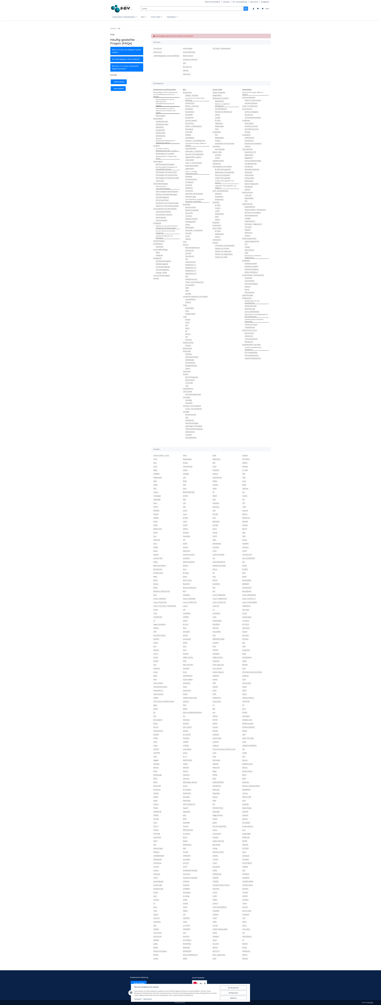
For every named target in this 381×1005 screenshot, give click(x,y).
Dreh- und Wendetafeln (220, 191)
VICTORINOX (187, 940)
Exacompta (186, 536)
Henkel (185, 694)
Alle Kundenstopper (251, 284)
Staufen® (186, 885)
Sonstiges (186, 411)
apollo (155, 551)
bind (214, 576)
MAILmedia (216, 760)
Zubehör (156, 278)
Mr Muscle (156, 789)
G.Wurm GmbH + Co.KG (161, 455)
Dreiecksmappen (159, 241)
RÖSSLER (245, 845)
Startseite (226, 2)
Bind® (244, 576)
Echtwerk (245, 639)
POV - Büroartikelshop (240, 2)
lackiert (217, 158)
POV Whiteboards (221, 109)
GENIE (215, 488)
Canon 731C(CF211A (248, 598)
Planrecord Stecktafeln (222, 175)
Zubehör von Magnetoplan (224, 254)
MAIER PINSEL (187, 760)
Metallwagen (189, 227)
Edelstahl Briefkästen (252, 269)
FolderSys (156, 668)
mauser (185, 771)
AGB (184, 63)
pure (243, 830)
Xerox (187, 311)
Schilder (185, 374)
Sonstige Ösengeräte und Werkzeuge (164, 237)
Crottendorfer (217, 621)
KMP (184, 499)
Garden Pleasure (218, 672)
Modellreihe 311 (190, 270)
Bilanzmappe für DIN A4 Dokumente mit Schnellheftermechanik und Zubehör (165, 94)
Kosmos (185, 731)
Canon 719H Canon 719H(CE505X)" (164, 606)
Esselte (215, 532)
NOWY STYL (246, 518)
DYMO (155, 525)
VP (243, 940)
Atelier (155, 562)
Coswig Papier (247, 617)
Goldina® (245, 676)
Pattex (155, 532)
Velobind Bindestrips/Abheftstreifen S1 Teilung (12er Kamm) (166, 141)
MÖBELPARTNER (218, 782)
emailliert (218, 155)
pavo (184, 815)
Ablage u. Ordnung (191, 95)
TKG (184, 914)
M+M (214, 756)
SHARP (185, 525)
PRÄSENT (156, 510)
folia (184, 507)
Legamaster (219, 123)
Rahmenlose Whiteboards (223, 112)
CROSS (185, 621)
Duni (214, 635)
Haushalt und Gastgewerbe (194, 154)
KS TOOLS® (187, 734)
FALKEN (155, 661)
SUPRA (185, 900)
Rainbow (215, 837)
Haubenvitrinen (190, 262)
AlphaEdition (217, 543)
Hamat (244, 687)
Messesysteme (249, 292)
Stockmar (245, 889)
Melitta (215, 775)
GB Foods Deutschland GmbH (252, 672)
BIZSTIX (215, 580)
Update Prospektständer (253, 358)
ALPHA (185, 543)
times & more (246, 911)
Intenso (155, 492)
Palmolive (216, 503)
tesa (154, 536)
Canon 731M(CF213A (190, 602)
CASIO (185, 521)
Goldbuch (216, 676)
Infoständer (248, 278)
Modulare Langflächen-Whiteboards (222, 105)
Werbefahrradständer (252, 169)
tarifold (185, 903)
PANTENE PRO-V (218, 808)
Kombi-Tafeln (217, 228)
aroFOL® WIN (157, 558)
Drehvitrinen (189, 250)
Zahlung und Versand (190, 59)
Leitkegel (248, 218)
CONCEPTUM (157, 617)
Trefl (243, 918)
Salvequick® (157, 859)
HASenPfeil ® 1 (158, 690)
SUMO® (245, 896)
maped (185, 764)
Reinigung (188, 176)
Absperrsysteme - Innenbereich (255, 210)
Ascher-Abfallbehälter (252, 312)
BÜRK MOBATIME (188, 492)
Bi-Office (218, 120)
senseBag (188, 400)
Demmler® (246, 628)
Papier (185, 305)
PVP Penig (156, 833)
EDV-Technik (189, 123)
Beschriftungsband (191, 377)
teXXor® (245, 907)
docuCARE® (217, 632)
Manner (245, 760)
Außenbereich (249, 138)
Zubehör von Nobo (221, 257)
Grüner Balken (188, 679)
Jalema (155, 709)
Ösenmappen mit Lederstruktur (166, 172)
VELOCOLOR (157, 936)
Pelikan (215, 481)
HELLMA (215, 514)
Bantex (244, 565)
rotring (215, 848)
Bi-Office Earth (158, 573)
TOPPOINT (186, 918)
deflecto (156, 628)
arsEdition (186, 558)
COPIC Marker (187, 391)
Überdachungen (247, 295)
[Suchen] (245, 8)
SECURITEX (216, 867)
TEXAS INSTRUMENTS (220, 907)
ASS (214, 558)
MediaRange (157, 775)
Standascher (249, 336)
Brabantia (216, 470)
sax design (186, 859)
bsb (214, 591)
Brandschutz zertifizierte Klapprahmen (253, 257)
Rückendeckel (160, 130)
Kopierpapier (189, 308)
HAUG (214, 690)
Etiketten (188, 135)
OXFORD (215, 525)
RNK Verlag (216, 845)
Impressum (137, 999)
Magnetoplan (217, 95)
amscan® (216, 547)
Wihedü (156, 955)
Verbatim (186, 532)
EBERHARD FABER (218, 639)
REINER (244, 841)
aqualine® (186, 551)
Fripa (244, 668)
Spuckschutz (249, 115)
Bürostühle (189, 213)
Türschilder (189, 383)
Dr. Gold (245, 470)
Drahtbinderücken (162, 121)
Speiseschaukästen (251, 103)
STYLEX (215, 892)
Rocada (185, 463)
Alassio (244, 540)
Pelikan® (245, 815)
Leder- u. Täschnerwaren (193, 163)
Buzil (155, 595)
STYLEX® (245, 892)
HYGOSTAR (246, 701)
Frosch (155, 672)
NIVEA (155, 800)
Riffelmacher (187, 845)
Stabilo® (215, 878)
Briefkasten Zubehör (251, 266)
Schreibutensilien (191, 179)
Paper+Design (247, 808)
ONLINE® (245, 804)
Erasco (155, 654)
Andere (187, 368)
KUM (243, 734)
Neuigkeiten (265, 2)
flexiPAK (245, 665)
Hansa (215, 529)
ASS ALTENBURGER (248, 558)
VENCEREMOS (247, 936)
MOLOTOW (157, 786)
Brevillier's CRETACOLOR (161, 591)
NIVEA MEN (186, 800)
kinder (155, 723)
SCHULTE (186, 863)
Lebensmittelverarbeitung (194, 429)
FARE (184, 661)
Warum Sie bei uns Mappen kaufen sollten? (126, 50)
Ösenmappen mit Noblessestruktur (167, 178)
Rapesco (215, 474)
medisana (186, 775)
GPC (186, 259)
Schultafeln (216, 146)
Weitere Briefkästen (251, 272)
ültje (154, 925)
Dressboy (188, 354)
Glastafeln (218, 194)
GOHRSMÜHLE (187, 676)
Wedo (185, 481)
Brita (184, 591)
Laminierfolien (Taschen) (164, 214)
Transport (188, 435)
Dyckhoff (156, 639)
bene (184, 569)
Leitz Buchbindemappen (161, 275)
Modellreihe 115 (190, 268)
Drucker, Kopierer (191, 120)
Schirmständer (190, 363)
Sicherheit (188, 185)
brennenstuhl (246, 587)
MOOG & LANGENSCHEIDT (251, 786)
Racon (185, 837)
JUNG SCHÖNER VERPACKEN (192, 712)
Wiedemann (246, 951)
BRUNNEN (216, 521)
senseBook (188, 403)
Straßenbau (246, 120)
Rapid (155, 841)
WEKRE (155, 947)
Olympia (215, 485)
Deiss (185, 628)
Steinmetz (216, 889)
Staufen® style (158, 889)
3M (184, 540)
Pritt (243, 503)
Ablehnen (233, 998)
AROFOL (156, 554)
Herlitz (244, 694)
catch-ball (216, 606)
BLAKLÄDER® (246, 580)
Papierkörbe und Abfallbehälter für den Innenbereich (256, 315)
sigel (243, 532)
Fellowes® (216, 661)
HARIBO (156, 518)
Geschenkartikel (190, 148)
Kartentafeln (217, 225)
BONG (155, 587)
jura (214, 712)
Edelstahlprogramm (251, 215)
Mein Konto (254, 2)
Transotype (157, 496)
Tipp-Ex (155, 914)
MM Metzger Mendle (190, 782)
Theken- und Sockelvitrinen (194, 282)
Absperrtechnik (247, 204)
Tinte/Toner (189, 191)
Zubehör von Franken (222, 248)
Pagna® (185, 808)
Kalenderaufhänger (191, 423)
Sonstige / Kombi (161, 272)
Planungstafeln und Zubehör (222, 166)
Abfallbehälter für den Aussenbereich (252, 302)
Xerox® (155, 958)
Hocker (187, 224)
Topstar (244, 496)
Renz (155, 463)
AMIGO (155, 547)
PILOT (155, 822)
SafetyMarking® (158, 856)
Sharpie (156, 870)
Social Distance (247, 109)
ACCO (155, 466)
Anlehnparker (249, 175)
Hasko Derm (187, 690)
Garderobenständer (192, 357)
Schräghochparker (251, 163)
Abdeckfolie (160, 127)
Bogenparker (249, 155)
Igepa (155, 705)
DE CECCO (245, 624)
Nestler (155, 797)
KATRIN (244, 712)
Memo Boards (190, 380)
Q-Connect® (217, 833)
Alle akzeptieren (233, 988)
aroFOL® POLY (247, 554)
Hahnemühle (246, 683)
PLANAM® (186, 822)
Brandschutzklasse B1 (192, 247)
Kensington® (157, 720)
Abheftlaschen (160, 136)
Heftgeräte (159, 255)
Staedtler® (246, 878)
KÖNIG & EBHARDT (248, 727)
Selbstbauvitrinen (191, 279)
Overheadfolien (190, 299)
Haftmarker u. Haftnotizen (194, 151)
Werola (244, 947)
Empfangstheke (190, 222)
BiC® (244, 573)
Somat (155, 878)
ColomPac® (216, 613)
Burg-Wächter (247, 591)
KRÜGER (156, 734)
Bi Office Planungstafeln (223, 169)
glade (155, 676)
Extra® (155, 657)
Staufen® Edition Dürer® (221, 885)
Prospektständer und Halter (251, 344)
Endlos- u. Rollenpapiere (193, 126)
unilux (244, 925)
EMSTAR (215, 650)
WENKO (215, 947)
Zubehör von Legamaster (223, 251)
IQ (213, 705)
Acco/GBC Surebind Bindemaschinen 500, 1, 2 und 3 (166, 150)
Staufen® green (247, 885)
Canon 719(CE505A (159, 598)
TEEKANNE (157, 499)
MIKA (214, 778)
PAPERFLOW (157, 811)
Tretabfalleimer (250, 327)
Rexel (214, 455)
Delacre (244, 514)
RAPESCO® (246, 837)
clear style (245, 609)
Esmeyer (186, 654)
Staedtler (186, 474)
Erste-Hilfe (188, 132)
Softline (217, 115)
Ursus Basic (246, 929)
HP (186, 331)
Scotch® (156, 867)
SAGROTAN (186, 856)
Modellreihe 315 (190, 273)
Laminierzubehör (161, 220)
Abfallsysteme (247, 298)
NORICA (156, 804)
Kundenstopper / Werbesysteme (253, 275)
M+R (243, 756)
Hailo (244, 477)
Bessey (215, 569)
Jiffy (214, 709)
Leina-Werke (187, 749)
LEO (243, 749)
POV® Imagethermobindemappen (167, 191)
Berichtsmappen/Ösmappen (165, 164)
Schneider (245, 859)
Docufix (244, 632)
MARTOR (186, 767)
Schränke (188, 233)
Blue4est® (186, 584)
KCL (184, 716)
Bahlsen (185, 565)
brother (185, 496)
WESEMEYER (187, 951)
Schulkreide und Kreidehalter (225, 245)
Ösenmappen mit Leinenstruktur (167, 175)
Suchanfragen (187, 48)
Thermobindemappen (160, 184)
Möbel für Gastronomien (253, 100)
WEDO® (245, 944)
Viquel (215, 940)
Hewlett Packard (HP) (190, 698)
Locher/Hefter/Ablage (160, 249)
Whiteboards (219, 199)
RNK (243, 474)
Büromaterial (187, 92)
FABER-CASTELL (218, 657)
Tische (187, 236)
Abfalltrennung (250, 309)
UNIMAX (156, 929)
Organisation (189, 168)
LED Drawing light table (193, 394)
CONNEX (186, 617)
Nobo (217, 129)
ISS (243, 705)
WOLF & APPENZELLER (190, 955)
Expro (244, 654)
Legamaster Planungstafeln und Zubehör (225, 187)
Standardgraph (158, 881)
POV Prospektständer (252, 355)
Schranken (248, 227)
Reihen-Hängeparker (251, 184)
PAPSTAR (245, 811)
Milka (244, 778)
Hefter (158, 252)
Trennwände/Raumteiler (253, 117)
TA (154, 903)
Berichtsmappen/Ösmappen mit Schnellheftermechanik (166, 168)
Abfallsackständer (251, 306)
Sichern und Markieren (250, 106)
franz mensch (217, 668)
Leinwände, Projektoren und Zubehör (195, 296)
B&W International (159, 565)
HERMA (155, 698)
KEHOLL (215, 716)
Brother (187, 319)
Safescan (245, 488)
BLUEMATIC (216, 584)
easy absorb (187, 639)
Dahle (244, 485)
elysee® (156, 650)
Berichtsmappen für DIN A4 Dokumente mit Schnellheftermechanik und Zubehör (165, 102)
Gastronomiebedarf (248, 97)
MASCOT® (216, 767)
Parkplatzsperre (250, 221)
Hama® (215, 687)
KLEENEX (186, 723)
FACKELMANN (247, 657)
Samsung (188, 340)
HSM (184, 485)
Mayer (215, 771)
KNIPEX (215, 723)
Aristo (214, 551)
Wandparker (249, 186)
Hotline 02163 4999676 (212, 2)
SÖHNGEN (245, 874)
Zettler (155, 485)
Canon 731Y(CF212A (219, 602)
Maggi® (156, 760)
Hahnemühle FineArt (160, 687)
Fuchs (185, 672)
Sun (243, 492)
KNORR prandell (247, 723)
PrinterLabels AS (247, 826)
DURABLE (156, 474)
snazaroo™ (186, 874)
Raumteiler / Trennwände (193, 230)
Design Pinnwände (219, 92)
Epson (187, 328)
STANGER (186, 881)
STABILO (245, 525)
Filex (154, 665)
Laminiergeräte (161, 217)
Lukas (214, 753)
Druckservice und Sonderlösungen (167, 203)
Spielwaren (189, 188)
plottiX (215, 822)
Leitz (184, 477)
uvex (184, 933)
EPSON (155, 507)
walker (155, 944)
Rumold (185, 852)
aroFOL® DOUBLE (218, 554)
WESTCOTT (216, 951)
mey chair (186, 778)
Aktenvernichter (188, 342)
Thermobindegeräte (162, 197)
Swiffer (215, 900)
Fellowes (245, 466)
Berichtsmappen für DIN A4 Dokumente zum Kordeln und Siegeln (165, 111)
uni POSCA (186, 925)
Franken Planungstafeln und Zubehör (224, 182)
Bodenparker (249, 181)
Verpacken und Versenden (194, 194)
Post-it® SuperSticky (219, 826)
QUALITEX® (157, 837)
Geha (184, 488)
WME (187, 288)
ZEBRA (185, 958)
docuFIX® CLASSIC (159, 635)
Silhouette (156, 874)
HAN (214, 510)
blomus (155, 584)
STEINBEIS (186, 889)
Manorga (156, 764)
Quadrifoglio (246, 833)
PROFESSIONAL (188, 830)
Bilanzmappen (160, 116)
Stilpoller (248, 230)
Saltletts (215, 856)
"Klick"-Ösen (160, 181)
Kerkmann (186, 720)
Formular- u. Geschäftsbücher (195, 140)
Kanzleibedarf (158, 244)
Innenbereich (249, 140)
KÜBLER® (216, 734)
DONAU (185, 635)
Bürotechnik (189, 117)
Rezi (154, 845)
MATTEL (245, 767)
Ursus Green (157, 933)
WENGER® (186, 947)
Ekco (154, 646)
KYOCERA (186, 738)
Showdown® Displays (190, 870)
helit (214, 499)
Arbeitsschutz (189, 103)
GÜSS (244, 679)
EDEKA (185, 643)
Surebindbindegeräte (163, 267)
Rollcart (155, 514)
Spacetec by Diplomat (190, 878)
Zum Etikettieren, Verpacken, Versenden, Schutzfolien (194, 200)
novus (185, 514)
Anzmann (245, 547)
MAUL (155, 771)
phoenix (245, 819)
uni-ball (215, 925)
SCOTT (185, 867)
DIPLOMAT (186, 632)
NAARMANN (246, 789)
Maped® (215, 764)
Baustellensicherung (251, 129)
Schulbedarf (189, 182)
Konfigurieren (233, 993)
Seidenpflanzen (188, 388)
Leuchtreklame (249, 281)
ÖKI (214, 804)
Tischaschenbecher (251, 339)
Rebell (215, 496)
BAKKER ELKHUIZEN (219, 565)
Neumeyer (186, 797)
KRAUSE (215, 731)
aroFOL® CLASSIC (189, 554)
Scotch (215, 863)
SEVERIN (245, 867)
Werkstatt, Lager (190, 196)
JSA (154, 712)
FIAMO (244, 661)
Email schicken (119, 82)
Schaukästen (246, 135)
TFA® (155, 911)
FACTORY (188, 253)
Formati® (186, 668)
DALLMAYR (216, 624)
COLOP (244, 613)
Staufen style (157, 885)
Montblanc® (217, 786)
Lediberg (215, 745)
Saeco (244, 852)
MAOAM (245, 521)
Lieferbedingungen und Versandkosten (166, 56)
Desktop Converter (191, 219)
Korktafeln (216, 222)
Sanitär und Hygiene (251, 112)
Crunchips (245, 621)
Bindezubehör (158, 118)
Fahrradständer (247, 149)
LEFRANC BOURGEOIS (249, 745)
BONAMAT (245, 584)
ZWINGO (245, 958)
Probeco (156, 830)
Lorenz (185, 753)
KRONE (244, 731)
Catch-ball (248, 195)
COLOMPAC (187, 613)
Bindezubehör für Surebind (165, 153)
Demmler (216, 628)
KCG (154, 716)
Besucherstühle (190, 207)
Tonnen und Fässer (251, 324)
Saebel (185, 470)
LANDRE (185, 742)
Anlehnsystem (249, 178)
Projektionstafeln (218, 161)
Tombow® (245, 914)
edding (185, 529)
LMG (154, 488)
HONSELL (186, 701)
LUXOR (217, 211)
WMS (187, 291)
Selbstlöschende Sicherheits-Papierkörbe (254, 320)
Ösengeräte (157, 223)
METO (155, 778)
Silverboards (217, 240)
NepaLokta (216, 793)
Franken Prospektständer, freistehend (253, 348)
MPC (186, 276)
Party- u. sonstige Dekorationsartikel (191, 172)
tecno (155, 907)
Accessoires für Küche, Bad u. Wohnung (195, 99)
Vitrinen (185, 245)
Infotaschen (187, 371)
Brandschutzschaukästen (253, 143)
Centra (155, 609)
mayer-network (247, 771)
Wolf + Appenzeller (219, 955)
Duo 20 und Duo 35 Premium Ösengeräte (165, 232)
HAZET (244, 690)
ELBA (244, 536)
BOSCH (244, 529)
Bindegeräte (157, 258)
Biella (155, 576)
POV (216, 135)
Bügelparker (249, 158)
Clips (187, 386)
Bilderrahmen (187, 348)
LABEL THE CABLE (248, 738)
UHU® (244, 922)
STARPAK (216, 881)
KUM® (155, 738)
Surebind (156, 146)
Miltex (155, 782)
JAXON (185, 709)
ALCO (155, 543)
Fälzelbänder (189, 420)
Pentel (155, 521)
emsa (185, 650)
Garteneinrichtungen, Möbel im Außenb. (195, 144)
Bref (214, 587)
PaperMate (186, 811)
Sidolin (215, 870)
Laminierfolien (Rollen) (163, 211)
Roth (184, 848)
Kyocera (188, 334)
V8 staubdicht (189, 285)
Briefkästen (246, 261)
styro (155, 896)
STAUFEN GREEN (247, 881)
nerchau (245, 793)
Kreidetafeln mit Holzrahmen (224, 143)
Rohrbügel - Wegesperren (253, 224)
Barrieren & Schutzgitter (253, 212)
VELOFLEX (186, 936)
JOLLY (244, 709)
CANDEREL (186, 595)
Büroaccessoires (190, 414)
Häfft (214, 683)
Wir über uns (187, 67)
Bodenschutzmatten (192, 210)
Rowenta (156, 852)
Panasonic (216, 507)
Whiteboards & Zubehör (221, 98)
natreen (156, 793)
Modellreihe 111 (190, 265)
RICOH (215, 536)
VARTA (215, 933)
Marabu (156, 767)
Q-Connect (186, 833)
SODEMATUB (217, 874)
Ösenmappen (157, 161)
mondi (185, 786)
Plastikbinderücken (162, 124)
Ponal (155, 503)
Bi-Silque (186, 573)
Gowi (155, 679)
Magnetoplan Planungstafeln (224, 172)
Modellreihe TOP (250, 152)
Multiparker (249, 172)
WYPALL (244, 955)
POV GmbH (246, 459)
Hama (185, 687)
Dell (186, 325)
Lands (244, 742)
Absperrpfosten (250, 207)
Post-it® (185, 826)
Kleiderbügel (189, 360)
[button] (253, 8)
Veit (243, 933)
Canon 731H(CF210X (160, 602)
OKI (186, 337)
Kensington (246, 716)
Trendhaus (157, 922)
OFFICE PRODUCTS (189, 804)
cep (184, 609)
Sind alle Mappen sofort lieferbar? (126, 59)
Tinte (184, 242)
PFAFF (185, 819)
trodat (185, 922)
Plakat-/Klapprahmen (249, 238)
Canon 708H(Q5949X (249, 595)
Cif (213, 609)
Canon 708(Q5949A (219, 595)
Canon (187, 322)
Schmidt (215, 859)
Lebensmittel (189, 160)
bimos (185, 576)
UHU (184, 503)
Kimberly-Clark (247, 720)
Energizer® (246, 650)
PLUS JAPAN (246, 822)
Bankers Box (157, 529)
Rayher (185, 841)
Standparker (249, 166)
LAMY (155, 742)
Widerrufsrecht (188, 56)
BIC (214, 573)
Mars (214, 518)
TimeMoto (216, 911)
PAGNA (155, 808)
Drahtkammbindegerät (163, 261)
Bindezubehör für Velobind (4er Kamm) (166, 157)
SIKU (243, 870)
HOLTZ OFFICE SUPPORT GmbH (163, 701)
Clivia (155, 613)
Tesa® (185, 907)
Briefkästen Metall (251, 263)
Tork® (215, 918)
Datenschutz (147, 999)
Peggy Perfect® (218, 815)
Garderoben (187, 351)
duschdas (245, 635)
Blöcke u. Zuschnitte (192, 106)
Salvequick (245, 856)
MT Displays (187, 789)
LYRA (155, 756)
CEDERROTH (246, 606)
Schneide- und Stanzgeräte (192, 406)
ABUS (214, 540)
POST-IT (156, 826)
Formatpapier (189, 138)
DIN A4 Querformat (162, 200)
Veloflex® (216, 936)
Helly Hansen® (158, 694)
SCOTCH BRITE (247, 863)
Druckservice (157, 48)
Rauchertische (249, 333)
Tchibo (244, 903)
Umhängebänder (191, 437)
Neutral (215, 797)
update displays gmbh (220, 929)
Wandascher (249, 342)
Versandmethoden (189, 52)
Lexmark (245, 510)
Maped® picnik (247, 764)
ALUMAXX (245, 543)
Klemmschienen (247, 192)
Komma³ (215, 727)
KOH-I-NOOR (187, 727)
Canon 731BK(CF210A (220, 598)
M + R (185, 756)
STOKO (155, 892)
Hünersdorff (217, 701)
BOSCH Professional (189, 587)
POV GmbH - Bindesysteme (221, 48)
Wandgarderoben (191, 365)
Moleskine (245, 782)
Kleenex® (156, 540)
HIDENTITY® (217, 698)
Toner (185, 316)
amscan (185, 547)
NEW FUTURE (246, 797)
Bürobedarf (189, 109)
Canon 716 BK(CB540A (249, 602)
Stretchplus (187, 892)
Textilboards (217, 163)
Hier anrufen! (119, 88)
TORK (244, 507)
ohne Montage (220, 149)
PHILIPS (215, 819)
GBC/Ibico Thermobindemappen (166, 194)
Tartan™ (215, 903)
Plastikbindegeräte (162, 264)
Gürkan (215, 679)
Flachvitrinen (189, 256)
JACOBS (185, 518)
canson (185, 606)
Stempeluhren (190, 432)
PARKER (156, 815)
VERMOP (156, 940)
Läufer (155, 745)
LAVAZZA (186, 745)
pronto (215, 830)
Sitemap (185, 70)
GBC (214, 463)
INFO (184, 705)
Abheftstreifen (160, 133)
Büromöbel (189, 115)
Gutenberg (186, 683)
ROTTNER (245, 848)
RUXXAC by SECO (218, 852)
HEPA (214, 694)
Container (188, 216)
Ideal (155, 481)
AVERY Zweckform (189, 562)
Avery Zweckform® (219, 562)
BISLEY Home (187, 580)
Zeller (214, 958)
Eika (243, 643)
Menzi (244, 775)
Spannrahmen (249, 250)
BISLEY (155, 580)
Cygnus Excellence (159, 624)
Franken (217, 117)
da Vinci (185, 624)
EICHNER (215, 643)
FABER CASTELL (188, 657)
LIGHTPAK (156, 753)
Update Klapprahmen (252, 241)
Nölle (214, 800)
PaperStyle (216, 811)
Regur (155, 470)
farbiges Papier (190, 314)
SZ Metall (245, 900)
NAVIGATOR (187, 793)
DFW (154, 632)
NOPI (244, 800)
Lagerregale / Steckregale (193, 426)
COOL (214, 617)
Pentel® (156, 819)
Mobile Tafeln (217, 152)
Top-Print (156, 918)
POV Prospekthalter (251, 352)
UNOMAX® (186, 929)
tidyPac (185, 911)
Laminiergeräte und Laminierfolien (165, 209)
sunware (156, 900)
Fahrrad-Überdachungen (253, 161)
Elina (214, 646)
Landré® (215, 742)
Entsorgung (189, 129)
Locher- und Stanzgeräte (193, 409)
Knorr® (155, 727)
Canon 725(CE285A (189, 598)
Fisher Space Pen (218, 665)
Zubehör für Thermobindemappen (167, 206)
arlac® (244, 551)
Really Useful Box (218, 841)
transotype (186, 397)
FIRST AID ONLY (188, 665)
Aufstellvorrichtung (251, 126)
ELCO (184, 646)
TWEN (215, 922)
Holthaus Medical (248, 698)
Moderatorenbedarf (192, 166)
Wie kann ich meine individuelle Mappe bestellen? (125, 67)
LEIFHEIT (156, 749)
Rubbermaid (157, 477)
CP (154, 621)
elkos (244, 646)
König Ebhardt (158, 731)
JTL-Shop (370, 1002)
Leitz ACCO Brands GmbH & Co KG (224, 749)
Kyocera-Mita (217, 738)
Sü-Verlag (186, 896)
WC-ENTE (216, 944)
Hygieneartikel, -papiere (193, 157)
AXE (243, 562)
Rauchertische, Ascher (249, 330)
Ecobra (155, 643)
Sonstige (188, 293)
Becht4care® (157, 569)
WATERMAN (187, 944)
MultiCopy (216, 789)
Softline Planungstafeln (222, 178)
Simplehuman (217, 477)
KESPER (215, 720)
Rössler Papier (158, 848)
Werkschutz (248, 233)
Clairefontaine (187, 466)
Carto (155, 459)
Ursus (244, 481)
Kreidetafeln (217, 132)
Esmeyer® (216, 654)
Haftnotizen (160, 247)
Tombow (215, 914)
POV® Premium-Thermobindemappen (163, 187)
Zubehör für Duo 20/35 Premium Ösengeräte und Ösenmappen (166, 227)
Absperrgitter (249, 123)
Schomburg (157, 863)
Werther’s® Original (160, 951)
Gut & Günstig (158, 683)
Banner (247, 289)
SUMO (215, 896)
